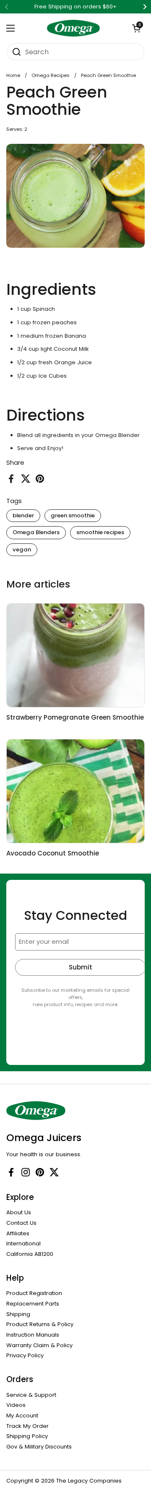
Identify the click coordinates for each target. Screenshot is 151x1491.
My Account (22, 1415)
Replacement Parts (32, 1304)
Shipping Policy (27, 1436)
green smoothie (73, 515)
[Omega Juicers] (73, 28)
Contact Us (21, 1223)
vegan (22, 549)
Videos (16, 1405)
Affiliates (17, 1233)
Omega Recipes (50, 75)
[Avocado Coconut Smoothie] (75, 791)
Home (13, 75)
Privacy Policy (25, 1355)
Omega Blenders (36, 532)
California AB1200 (29, 1254)
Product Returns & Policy (39, 1324)
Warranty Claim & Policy (39, 1345)
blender (23, 515)
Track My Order (27, 1426)
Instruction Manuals (32, 1335)
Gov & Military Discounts (39, 1447)
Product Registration (34, 1293)
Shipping (18, 1314)
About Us (18, 1212)
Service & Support (31, 1395)
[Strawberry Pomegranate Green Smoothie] (75, 655)
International (23, 1243)
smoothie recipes (100, 532)
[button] (136, 28)
